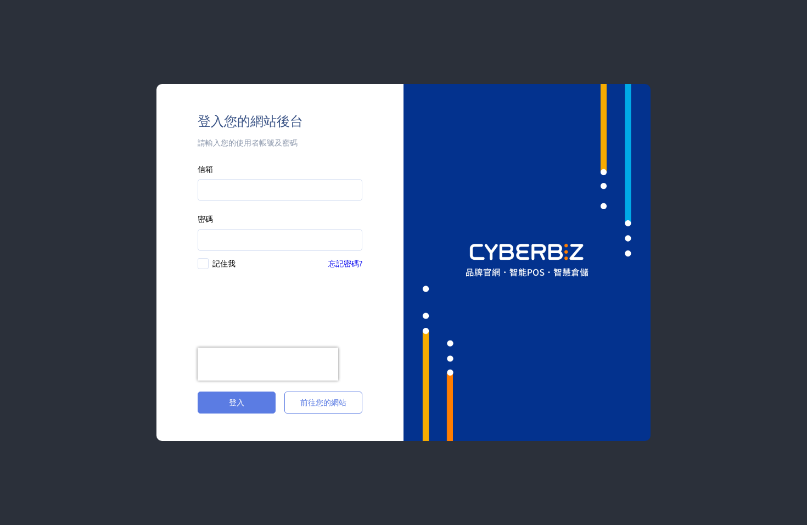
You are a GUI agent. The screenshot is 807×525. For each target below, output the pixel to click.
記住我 (224, 263)
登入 (236, 402)
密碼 (205, 219)
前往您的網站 (323, 402)
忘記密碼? (345, 263)
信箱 (205, 169)
